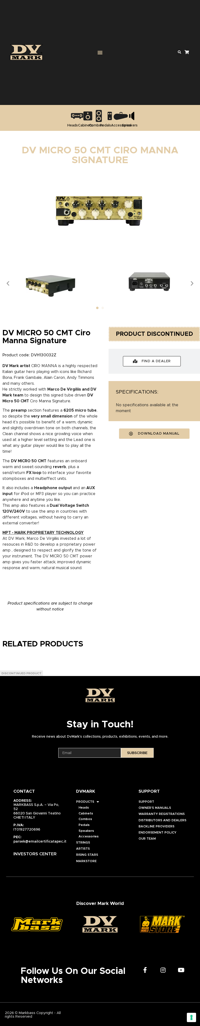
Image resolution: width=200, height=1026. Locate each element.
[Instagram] (163, 970)
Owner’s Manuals (155, 808)
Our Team (147, 838)
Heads (84, 807)
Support (146, 801)
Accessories (89, 836)
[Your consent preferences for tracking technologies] (191, 1017)
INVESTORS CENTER (35, 854)
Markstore (86, 861)
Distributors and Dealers (162, 820)
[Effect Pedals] (110, 116)
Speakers (86, 831)
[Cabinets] (88, 116)
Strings (83, 842)
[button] (100, 52)
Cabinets (86, 813)
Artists (83, 848)
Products (85, 801)
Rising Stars (87, 855)
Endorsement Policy (157, 832)
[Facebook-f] (145, 970)
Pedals (84, 825)
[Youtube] (181, 970)
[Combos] (99, 116)
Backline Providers (156, 826)
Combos (85, 819)
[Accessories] (120, 116)
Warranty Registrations (162, 814)
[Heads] (77, 116)
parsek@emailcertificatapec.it (39, 841)
